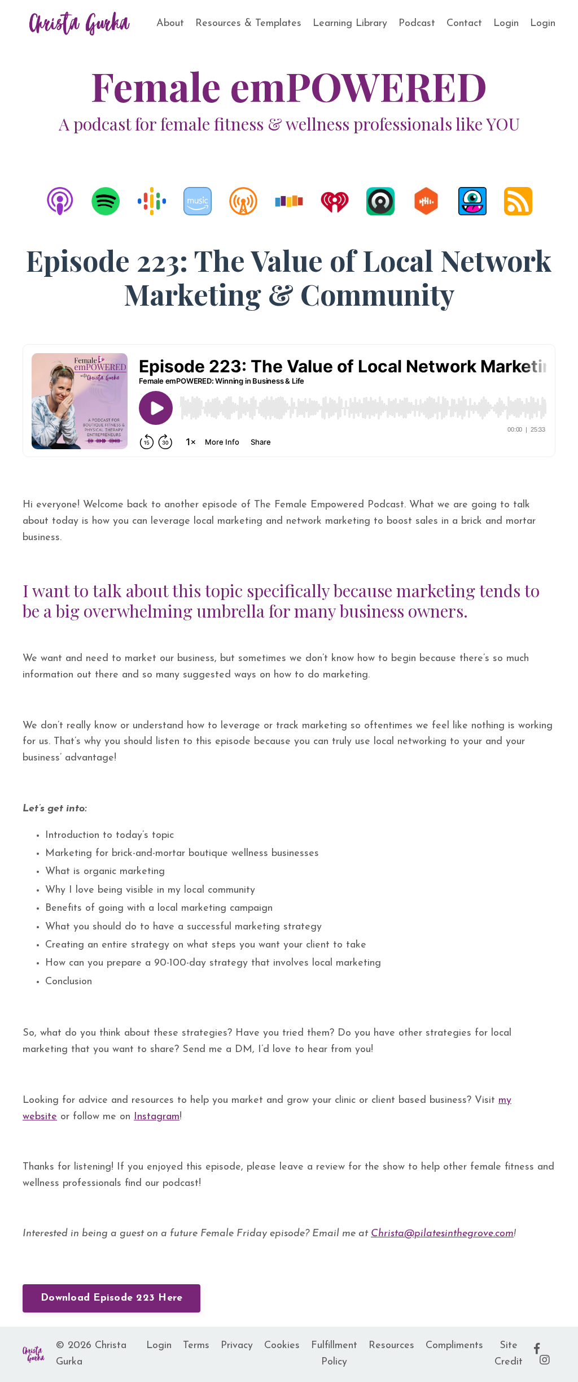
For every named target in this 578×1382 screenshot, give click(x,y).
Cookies (282, 1346)
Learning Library (350, 24)
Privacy (237, 1346)
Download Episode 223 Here (111, 1298)
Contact (464, 24)
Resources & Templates (248, 24)
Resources (391, 1346)
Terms (196, 1346)
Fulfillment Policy (334, 1354)
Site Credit (508, 1354)
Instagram (156, 1117)
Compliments (454, 1346)
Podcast (417, 24)
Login (506, 24)
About (170, 24)
